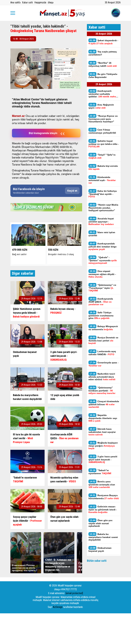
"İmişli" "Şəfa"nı (102, 156)
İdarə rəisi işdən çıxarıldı (102, 234)
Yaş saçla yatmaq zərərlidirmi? (103, 53)
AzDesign (57, 607)
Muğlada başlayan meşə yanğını (103, 445)
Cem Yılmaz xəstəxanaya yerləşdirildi (102, 131)
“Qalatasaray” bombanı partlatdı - (102, 390)
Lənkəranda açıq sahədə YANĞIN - (102, 353)
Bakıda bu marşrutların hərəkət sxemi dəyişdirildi (103, 537)
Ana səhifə (15, 2)
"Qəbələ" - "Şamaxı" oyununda (103, 260)
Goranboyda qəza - (104, 364)
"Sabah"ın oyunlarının (100, 472)
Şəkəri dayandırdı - (103, 42)
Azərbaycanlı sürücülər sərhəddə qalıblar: (103, 93)
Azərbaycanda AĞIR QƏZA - (101, 301)
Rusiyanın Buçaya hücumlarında (104, 497)
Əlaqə (50, 2)
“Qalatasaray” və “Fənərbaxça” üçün (102, 287)
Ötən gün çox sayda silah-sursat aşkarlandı (101, 523)
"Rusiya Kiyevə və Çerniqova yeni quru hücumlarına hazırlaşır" (103, 118)
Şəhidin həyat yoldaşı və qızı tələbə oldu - (104, 144)
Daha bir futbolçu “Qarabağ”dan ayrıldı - (103, 194)
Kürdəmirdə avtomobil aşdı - (102, 180)
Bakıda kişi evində (103, 167)
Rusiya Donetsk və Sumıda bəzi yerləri (103, 340)
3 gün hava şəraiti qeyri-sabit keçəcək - (103, 459)
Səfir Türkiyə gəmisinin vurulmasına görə (101, 315)
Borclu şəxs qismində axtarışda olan (102, 484)
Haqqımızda (40, 2)
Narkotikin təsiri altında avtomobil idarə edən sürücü (102, 376)
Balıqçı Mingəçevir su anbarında (103, 328)
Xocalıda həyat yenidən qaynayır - (101, 221)
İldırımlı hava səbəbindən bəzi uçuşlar (102, 431)
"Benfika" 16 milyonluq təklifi (103, 64)
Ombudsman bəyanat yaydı (100, 549)
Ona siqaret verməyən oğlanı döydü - (102, 274)
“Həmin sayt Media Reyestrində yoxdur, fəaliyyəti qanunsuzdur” (103, 207)
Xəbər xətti (27, 2)
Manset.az (18, 116)
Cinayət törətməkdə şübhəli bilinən (104, 404)
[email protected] (74, 593)
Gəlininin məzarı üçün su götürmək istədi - (103, 509)
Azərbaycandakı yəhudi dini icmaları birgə (103, 246)
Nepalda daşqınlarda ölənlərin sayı (103, 418)
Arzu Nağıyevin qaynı (101, 106)
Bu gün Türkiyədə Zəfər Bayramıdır (103, 75)
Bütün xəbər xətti (97, 560)
